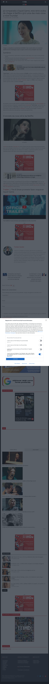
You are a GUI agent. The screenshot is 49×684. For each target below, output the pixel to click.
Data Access (24, 363)
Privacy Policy (32, 363)
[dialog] (24, 342)
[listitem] (24, 338)
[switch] (40, 340)
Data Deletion (17, 363)
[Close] (46, 320)
